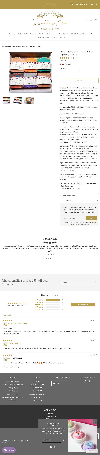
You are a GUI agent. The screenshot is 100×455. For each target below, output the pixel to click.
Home (3, 46)
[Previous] (38, 4)
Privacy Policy (12, 394)
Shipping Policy (12, 388)
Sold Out (79, 80)
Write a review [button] (83, 304)
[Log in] (91, 20)
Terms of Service (80, 224)
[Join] (96, 282)
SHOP (37, 381)
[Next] (62, 4)
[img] (7, 320)
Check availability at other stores (70, 188)
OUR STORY (37, 400)
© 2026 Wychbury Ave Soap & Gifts (11, 441)
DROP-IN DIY (62, 34)
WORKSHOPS (38, 388)
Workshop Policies (12, 381)
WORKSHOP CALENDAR (81, 34)
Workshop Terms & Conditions (12, 384)
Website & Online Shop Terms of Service (12, 398)
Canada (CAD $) (78, 4)
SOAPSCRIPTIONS (37, 384)
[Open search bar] (86, 20)
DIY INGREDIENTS (37, 397)
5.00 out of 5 (22, 303)
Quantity (62, 68)
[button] (6, 100)
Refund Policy (13, 391)
